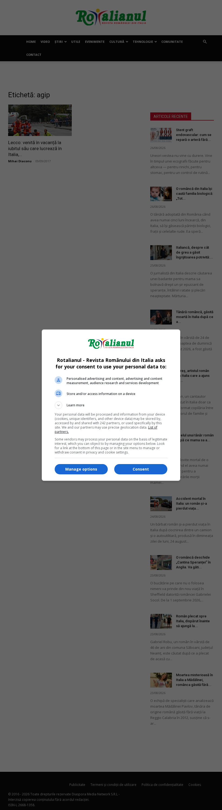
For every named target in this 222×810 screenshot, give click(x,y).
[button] (111, 405)
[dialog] (111, 405)
